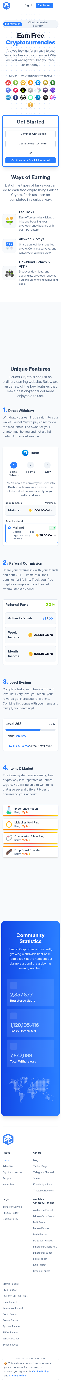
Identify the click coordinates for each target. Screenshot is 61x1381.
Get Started (44, 5)
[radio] (9, 527)
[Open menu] (56, 5)
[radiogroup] (30, 533)
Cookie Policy (40, 1371)
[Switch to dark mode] (15, 5)
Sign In (29, 5)
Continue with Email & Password (30, 160)
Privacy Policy (17, 1375)
